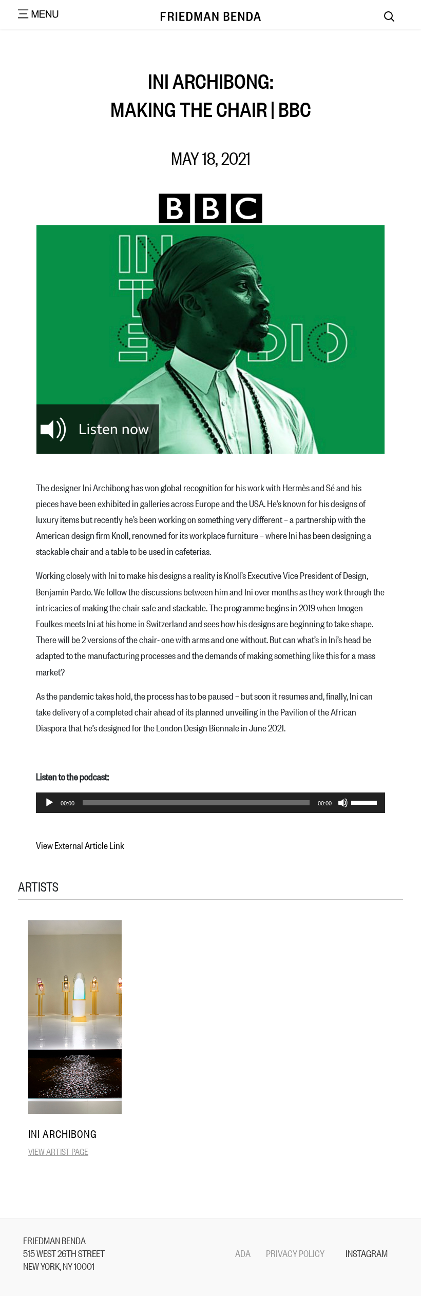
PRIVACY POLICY (295, 1253)
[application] (210, 802)
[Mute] (343, 803)
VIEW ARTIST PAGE (58, 1151)
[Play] (49, 803)
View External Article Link (80, 845)
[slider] (365, 801)
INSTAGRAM (367, 1253)
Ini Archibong (62, 1133)
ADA (243, 1253)
